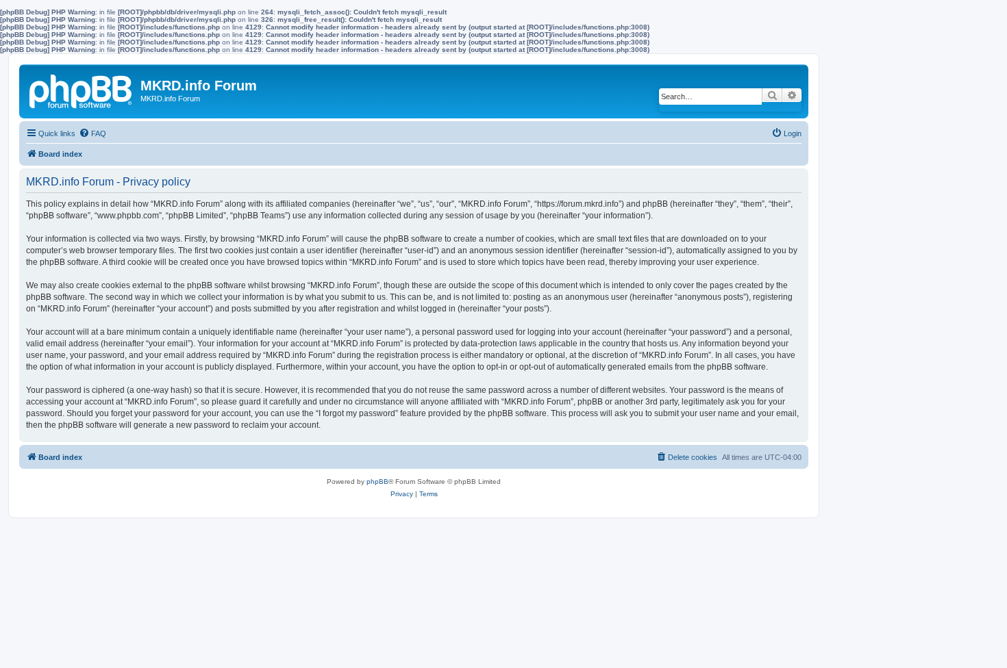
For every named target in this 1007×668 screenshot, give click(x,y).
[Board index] (81, 89)
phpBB (377, 481)
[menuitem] (92, 133)
